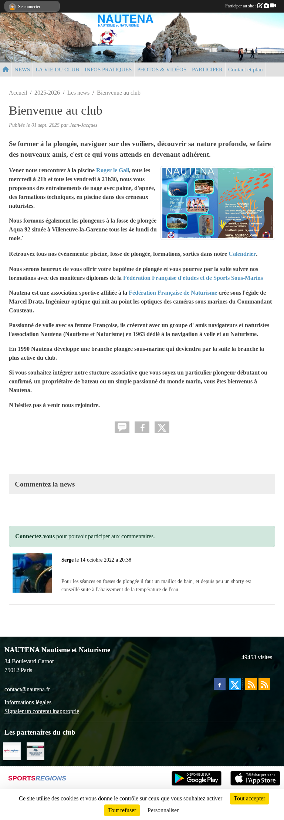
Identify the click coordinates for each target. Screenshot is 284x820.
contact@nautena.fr (27, 689)
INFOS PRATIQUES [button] (108, 69)
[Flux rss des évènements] (264, 684)
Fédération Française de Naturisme (174, 292)
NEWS (22, 69)
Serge (67, 560)
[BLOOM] (35, 751)
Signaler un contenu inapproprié (41, 711)
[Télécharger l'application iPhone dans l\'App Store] (255, 778)
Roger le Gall (112, 170)
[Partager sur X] (162, 427)
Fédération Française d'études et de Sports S (178, 278)
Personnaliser (163, 810)
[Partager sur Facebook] (142, 427)
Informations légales (27, 702)
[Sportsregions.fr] (12, 751)
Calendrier (242, 254)
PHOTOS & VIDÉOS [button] (161, 69)
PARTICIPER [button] (207, 69)
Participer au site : (241, 6)
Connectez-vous (35, 536)
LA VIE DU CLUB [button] (57, 69)
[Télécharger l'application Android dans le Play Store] (197, 778)
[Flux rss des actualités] (251, 684)
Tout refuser (122, 810)
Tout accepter (249, 798)
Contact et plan (245, 69)
